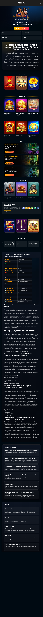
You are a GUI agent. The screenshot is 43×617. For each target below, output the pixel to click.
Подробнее (7, 211)
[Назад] (3, 82)
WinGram (21, 3)
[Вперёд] (40, 82)
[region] (21, 85)
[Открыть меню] (40, 2)
